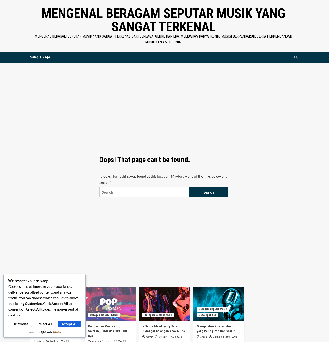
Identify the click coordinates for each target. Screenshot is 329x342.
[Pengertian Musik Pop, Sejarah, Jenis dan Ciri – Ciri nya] (110, 304)
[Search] (296, 57)
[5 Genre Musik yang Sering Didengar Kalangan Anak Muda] (164, 304)
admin (149, 337)
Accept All (69, 324)
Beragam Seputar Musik (104, 315)
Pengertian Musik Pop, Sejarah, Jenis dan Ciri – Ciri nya (108, 331)
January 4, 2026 (167, 336)
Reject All (45, 324)
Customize (20, 324)
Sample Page (40, 57)
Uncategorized (207, 315)
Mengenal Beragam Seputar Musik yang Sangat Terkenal (163, 20)
